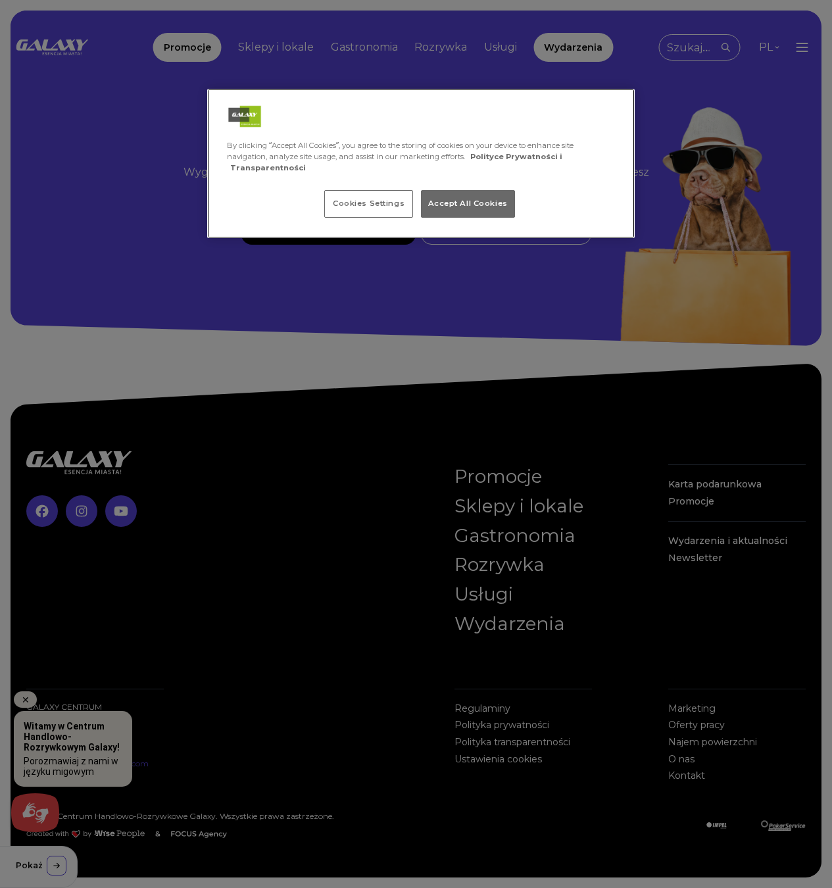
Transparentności (268, 167)
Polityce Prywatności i (516, 156)
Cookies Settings (368, 203)
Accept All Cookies (468, 203)
